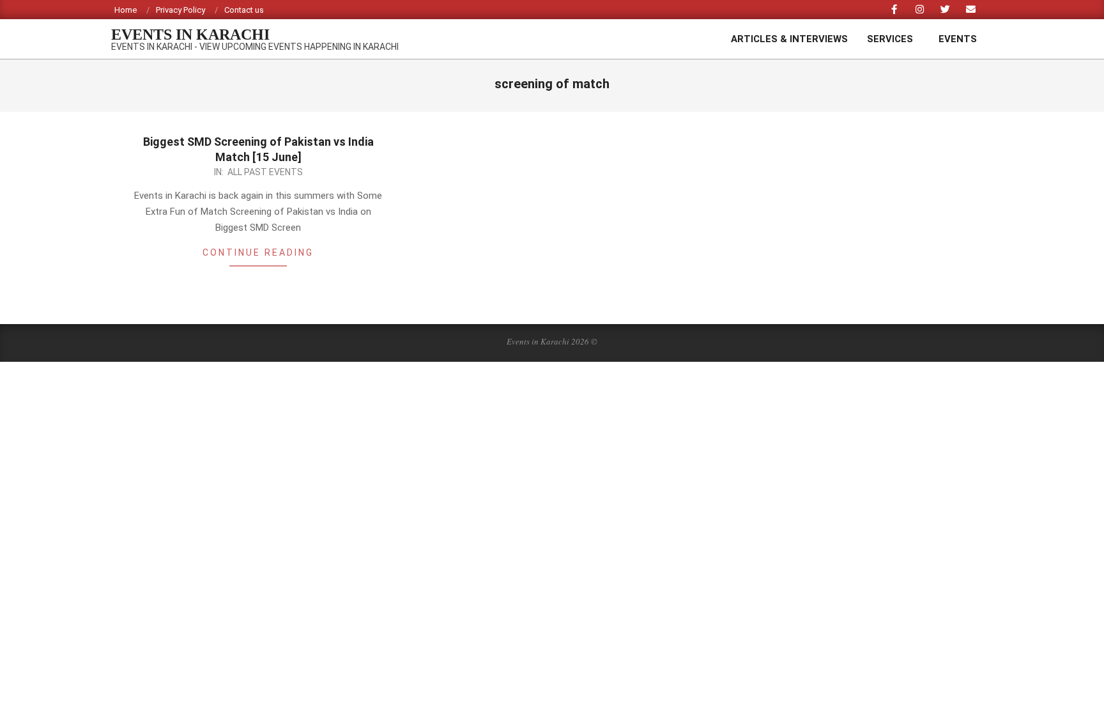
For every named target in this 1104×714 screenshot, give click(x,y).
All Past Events (265, 172)
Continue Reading (258, 252)
